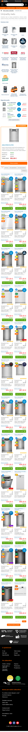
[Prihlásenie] (4, 5)
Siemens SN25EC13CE (6, 583)
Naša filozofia (5, 655)
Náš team (4, 653)
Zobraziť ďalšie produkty (13, 624)
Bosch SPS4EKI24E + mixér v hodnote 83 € (5, 509)
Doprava (16, 663)
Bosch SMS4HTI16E (19, 211)
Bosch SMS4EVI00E (11, 108)
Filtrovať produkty (14, 163)
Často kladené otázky (7, 704)
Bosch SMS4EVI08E (19, 397)
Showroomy (18, 1)
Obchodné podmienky (5, 669)
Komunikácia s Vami (7, 713)
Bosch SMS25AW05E (5, 211)
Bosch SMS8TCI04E (5, 434)
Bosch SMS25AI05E (11, 102)
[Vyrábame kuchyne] (14, 642)
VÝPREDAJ (24, 170)
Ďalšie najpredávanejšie (14, 119)
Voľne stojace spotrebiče (8, 10)
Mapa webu (17, 655)
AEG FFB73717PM (8, 145)
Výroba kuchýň (6, 708)
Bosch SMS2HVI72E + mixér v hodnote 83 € (5, 546)
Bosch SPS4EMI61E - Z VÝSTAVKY (19, 509)
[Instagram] (10, 725)
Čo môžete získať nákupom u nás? (10, 693)
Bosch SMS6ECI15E (5, 248)
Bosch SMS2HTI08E (19, 434)
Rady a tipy (5, 702)
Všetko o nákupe (6, 663)
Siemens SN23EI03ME (6, 471)
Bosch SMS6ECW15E (19, 285)
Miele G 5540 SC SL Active (20, 471)
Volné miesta (17, 651)
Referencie (5, 697)
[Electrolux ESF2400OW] (20, 595)
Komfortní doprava (6, 695)
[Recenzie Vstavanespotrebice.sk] (10, 678)
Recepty (4, 715)
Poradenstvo (17, 667)
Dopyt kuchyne (6, 710)
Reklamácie (17, 665)
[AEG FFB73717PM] (14, 141)
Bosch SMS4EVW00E (5, 285)
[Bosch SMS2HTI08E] (20, 449)
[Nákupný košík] (26, 5)
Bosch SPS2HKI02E (19, 322)
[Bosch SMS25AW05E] (4, 116)
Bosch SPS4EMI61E (19, 248)
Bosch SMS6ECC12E (19, 545)
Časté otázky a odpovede (6, 666)
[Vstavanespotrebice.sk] (4, 1)
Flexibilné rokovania (7, 700)
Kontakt (25, 1)
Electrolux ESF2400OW (19, 583)
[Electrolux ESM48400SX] (20, 375)
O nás (3, 651)
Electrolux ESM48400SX (20, 360)
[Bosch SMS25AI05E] (4, 105)
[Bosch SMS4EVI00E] (4, 110)
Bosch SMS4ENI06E (5, 397)
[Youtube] (17, 725)
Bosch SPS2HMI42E (5, 322)
